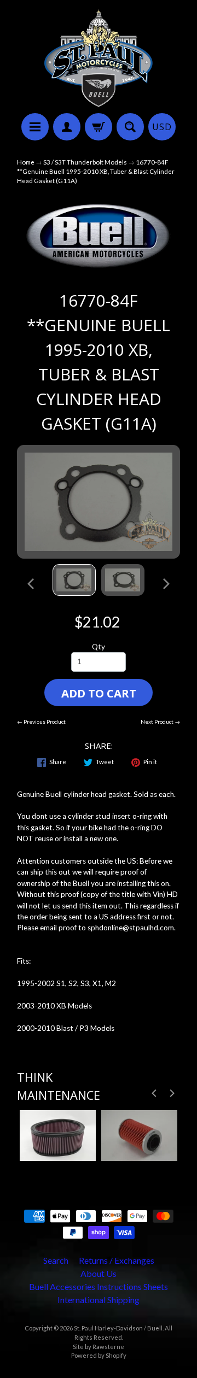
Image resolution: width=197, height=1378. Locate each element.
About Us (98, 1273)
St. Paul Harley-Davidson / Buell (118, 1328)
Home (25, 162)
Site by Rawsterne (98, 1346)
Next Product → (160, 721)
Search (55, 1260)
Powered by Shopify (98, 1355)
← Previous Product (41, 721)
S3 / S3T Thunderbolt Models (85, 162)
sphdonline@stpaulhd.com (131, 927)
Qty (98, 646)
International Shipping (98, 1299)
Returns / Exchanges (116, 1260)
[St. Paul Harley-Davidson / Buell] (98, 58)
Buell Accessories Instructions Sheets (98, 1286)
